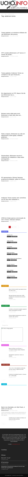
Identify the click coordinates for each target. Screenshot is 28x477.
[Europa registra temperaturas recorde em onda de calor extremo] (4, 317)
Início (2, 14)
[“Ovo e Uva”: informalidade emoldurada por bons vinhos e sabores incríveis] (4, 369)
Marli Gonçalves (10, 252)
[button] (26, 11)
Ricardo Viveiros (11, 264)
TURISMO (4, 384)
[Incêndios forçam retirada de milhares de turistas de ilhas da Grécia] (4, 419)
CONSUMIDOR (5, 285)
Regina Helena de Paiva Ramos (14, 258)
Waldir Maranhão (11, 276)
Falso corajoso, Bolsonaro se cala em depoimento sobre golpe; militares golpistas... (13, 135)
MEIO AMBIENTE (5, 305)
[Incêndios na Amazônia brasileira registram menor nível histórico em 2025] (4, 310)
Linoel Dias (9, 246)
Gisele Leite (10, 235)
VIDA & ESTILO (5, 345)
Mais (15, 345)
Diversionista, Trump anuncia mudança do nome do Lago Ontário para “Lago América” (13, 467)
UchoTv (19, 345)
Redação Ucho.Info (5, 35)
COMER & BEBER (5, 364)
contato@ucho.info (16, 444)
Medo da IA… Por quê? (5, 457)
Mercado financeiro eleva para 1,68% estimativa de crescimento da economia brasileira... (17, 297)
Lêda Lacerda (10, 240)
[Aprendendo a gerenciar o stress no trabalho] (4, 356)
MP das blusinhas (4, 462)
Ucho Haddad (10, 270)
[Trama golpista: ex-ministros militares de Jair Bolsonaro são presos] (14, 24)
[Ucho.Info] (14, 4)
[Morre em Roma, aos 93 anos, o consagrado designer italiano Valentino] (4, 350)
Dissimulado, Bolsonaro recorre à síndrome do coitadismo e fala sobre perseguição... (12, 157)
